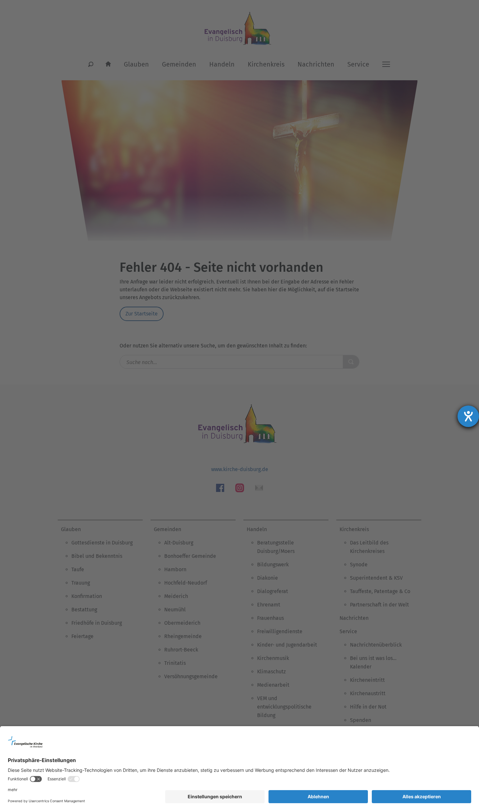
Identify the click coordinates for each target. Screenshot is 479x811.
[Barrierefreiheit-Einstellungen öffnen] (468, 416)
